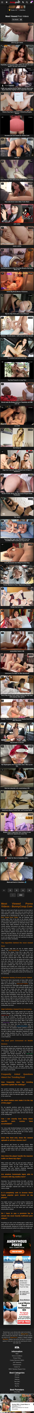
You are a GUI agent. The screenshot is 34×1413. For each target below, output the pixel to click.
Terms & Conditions (17, 1356)
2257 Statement (17, 1362)
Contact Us (17, 1367)
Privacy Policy (17, 1358)
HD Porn (17, 1375)
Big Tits (17, 1386)
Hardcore (17, 1379)
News (17, 1353)
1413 (20, 895)
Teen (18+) (17, 1381)
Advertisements (17, 1364)
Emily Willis (17, 1392)
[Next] (13, 895)
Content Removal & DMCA (17, 1360)
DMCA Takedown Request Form (17, 1369)
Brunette (17, 1383)
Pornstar (17, 1377)
